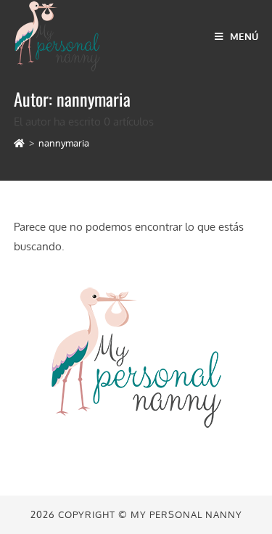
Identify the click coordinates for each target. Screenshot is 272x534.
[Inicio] (19, 143)
